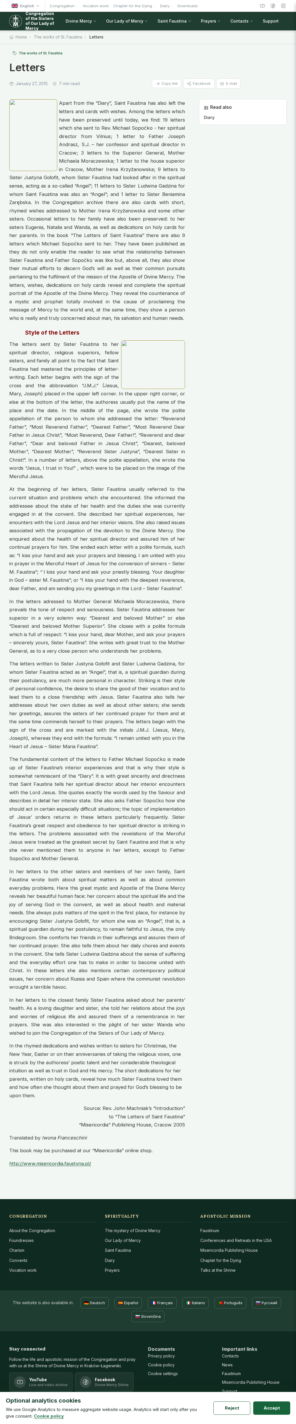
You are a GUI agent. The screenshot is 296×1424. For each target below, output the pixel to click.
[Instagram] (283, 5)
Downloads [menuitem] (187, 5)
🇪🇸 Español (128, 1302)
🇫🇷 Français (162, 1302)
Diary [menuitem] (164, 5)
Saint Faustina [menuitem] (172, 21)
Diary (110, 1260)
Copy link (170, 83)
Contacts (230, 1355)
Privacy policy (161, 1355)
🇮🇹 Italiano (195, 1302)
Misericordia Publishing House (229, 1250)
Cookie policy (161, 1364)
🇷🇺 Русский (266, 1302)
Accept (272, 1408)
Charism (16, 1250)
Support (229, 1391)
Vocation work (23, 1270)
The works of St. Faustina (58, 36)
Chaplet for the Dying (220, 1260)
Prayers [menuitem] (208, 21)
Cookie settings (163, 1373)
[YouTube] (262, 5)
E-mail (231, 83)
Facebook (202, 83)
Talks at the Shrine (218, 1270)
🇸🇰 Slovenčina (148, 1316)
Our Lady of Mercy (123, 1240)
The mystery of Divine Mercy (132, 1230)
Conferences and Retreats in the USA (236, 1240)
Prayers (112, 1270)
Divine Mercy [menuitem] (79, 21)
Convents (18, 1260)
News (227, 1364)
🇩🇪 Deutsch (94, 1302)
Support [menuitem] (271, 21)
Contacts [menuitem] (239, 21)
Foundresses (21, 1240)
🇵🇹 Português (230, 1302)
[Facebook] (272, 5)
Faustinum (209, 1230)
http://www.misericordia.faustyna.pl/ (50, 1163)
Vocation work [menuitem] (96, 5)
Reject (232, 1408)
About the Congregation (32, 1230)
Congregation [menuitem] (62, 5)
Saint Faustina (118, 1250)
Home (21, 36)
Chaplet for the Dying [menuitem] (132, 5)
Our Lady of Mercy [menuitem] (124, 21)
